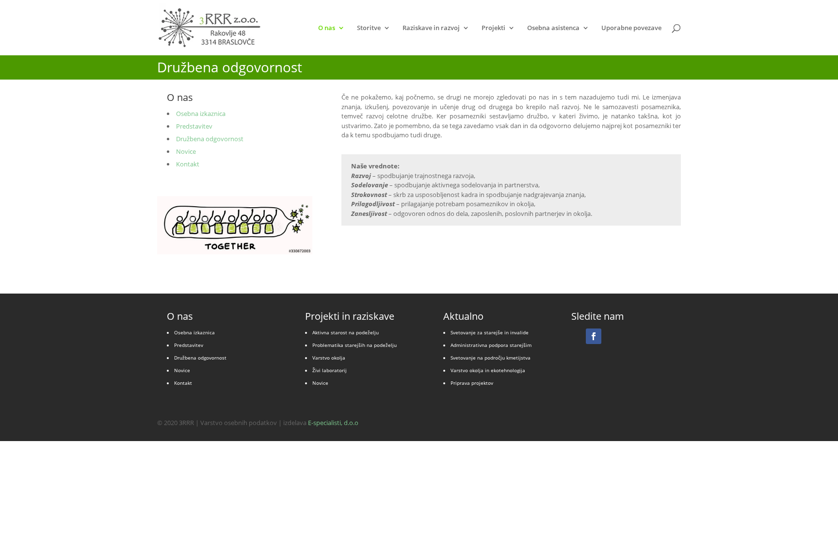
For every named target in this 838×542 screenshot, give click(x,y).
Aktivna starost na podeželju (345, 332)
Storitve (369, 28)
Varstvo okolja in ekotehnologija (488, 370)
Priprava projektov (472, 382)
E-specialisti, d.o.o (333, 422)
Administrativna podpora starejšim (491, 345)
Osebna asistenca (553, 28)
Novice (186, 151)
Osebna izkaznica (201, 113)
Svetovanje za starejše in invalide (490, 332)
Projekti (493, 28)
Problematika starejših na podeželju (354, 345)
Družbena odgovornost (209, 138)
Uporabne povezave (631, 28)
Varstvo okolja (328, 357)
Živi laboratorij (329, 370)
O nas (326, 28)
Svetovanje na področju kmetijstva (491, 357)
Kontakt (187, 164)
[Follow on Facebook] (593, 336)
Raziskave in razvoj (431, 28)
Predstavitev (194, 126)
